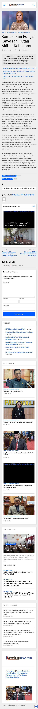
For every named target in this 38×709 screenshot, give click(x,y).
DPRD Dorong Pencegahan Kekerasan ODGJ (18, 352)
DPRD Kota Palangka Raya (11, 389)
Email (21, 298)
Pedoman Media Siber (23, 671)
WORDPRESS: (6, 265)
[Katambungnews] (15, 6)
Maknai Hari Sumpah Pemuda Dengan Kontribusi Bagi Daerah (9, 254)
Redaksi (16, 677)
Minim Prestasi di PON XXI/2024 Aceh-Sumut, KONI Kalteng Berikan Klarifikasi (17, 548)
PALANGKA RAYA (9, 529)
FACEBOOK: (14, 265)
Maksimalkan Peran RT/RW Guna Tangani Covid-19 (20, 68)
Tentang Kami (11, 671)
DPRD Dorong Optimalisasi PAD (15, 329)
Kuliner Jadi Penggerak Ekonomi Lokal (17, 347)
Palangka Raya (10, 543)
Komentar (6, 282)
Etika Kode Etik (11, 673)
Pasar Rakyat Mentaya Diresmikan (18, 243)
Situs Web (6, 305)
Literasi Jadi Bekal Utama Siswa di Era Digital (19, 332)
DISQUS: (21, 265)
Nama (5, 298)
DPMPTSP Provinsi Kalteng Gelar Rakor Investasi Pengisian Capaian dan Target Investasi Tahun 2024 (18, 583)
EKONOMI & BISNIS (10, 605)
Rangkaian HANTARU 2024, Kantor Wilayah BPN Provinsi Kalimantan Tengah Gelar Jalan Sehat (19, 595)
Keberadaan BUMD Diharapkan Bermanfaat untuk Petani (28, 254)
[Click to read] (19, 219)
